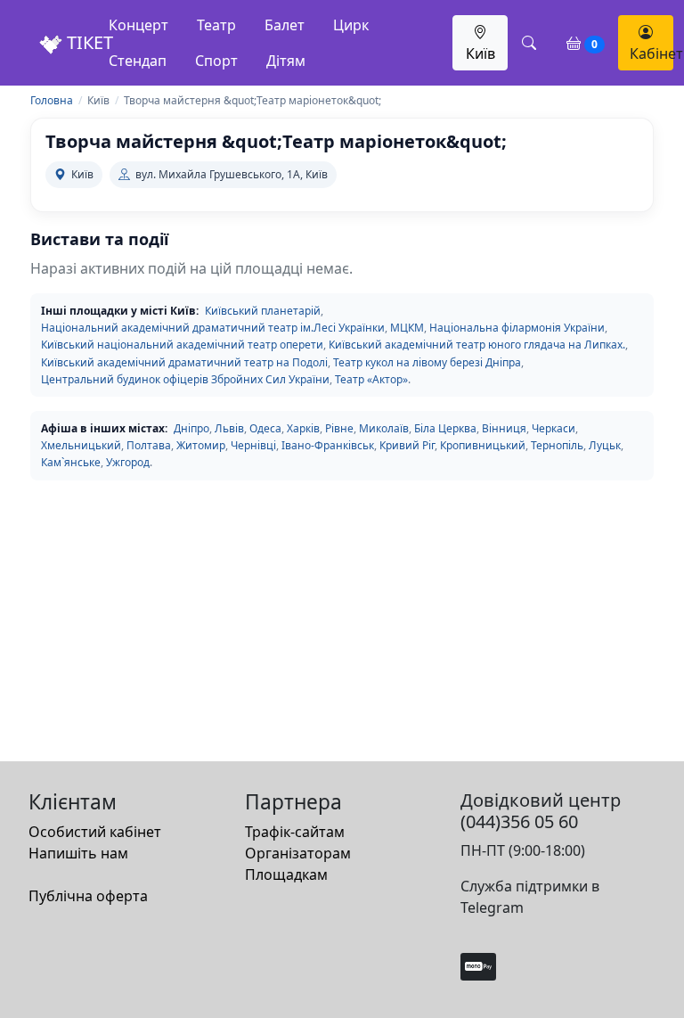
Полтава (148, 445)
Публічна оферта (88, 896)
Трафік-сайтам (295, 831)
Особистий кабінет (94, 831)
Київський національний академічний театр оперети (182, 344)
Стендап (138, 60)
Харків (303, 428)
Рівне (339, 428)
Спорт (216, 60)
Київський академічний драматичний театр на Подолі (184, 362)
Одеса (265, 428)
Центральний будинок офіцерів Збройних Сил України (185, 379)
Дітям (285, 60)
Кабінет (651, 53)
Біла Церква (445, 428)
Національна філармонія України (517, 327)
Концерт (138, 25)
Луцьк (605, 445)
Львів (229, 428)
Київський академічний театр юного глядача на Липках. (477, 344)
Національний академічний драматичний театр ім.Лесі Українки (213, 327)
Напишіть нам (78, 853)
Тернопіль (557, 445)
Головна (51, 100)
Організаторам (298, 853)
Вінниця (504, 428)
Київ (480, 53)
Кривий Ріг (407, 445)
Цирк (351, 25)
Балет (285, 25)
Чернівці (253, 445)
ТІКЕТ (87, 42)
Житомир (200, 445)
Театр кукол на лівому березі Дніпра (427, 362)
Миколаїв (384, 428)
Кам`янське (71, 462)
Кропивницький (482, 445)
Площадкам (286, 874)
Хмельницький (81, 445)
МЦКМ (407, 327)
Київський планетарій (263, 310)
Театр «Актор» (371, 379)
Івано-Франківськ (327, 445)
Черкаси (553, 428)
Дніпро (191, 428)
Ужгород (128, 462)
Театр (216, 25)
